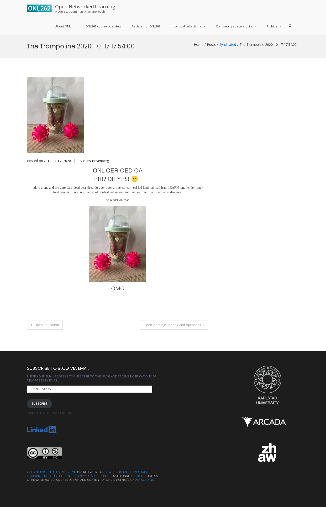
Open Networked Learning (85, 6)
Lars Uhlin (97, 476)
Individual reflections (186, 26)
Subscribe (39, 404)
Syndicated (227, 44)
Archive (272, 26)
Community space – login (234, 26)
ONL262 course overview (103, 26)
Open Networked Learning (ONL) (52, 472)
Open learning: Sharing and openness (172, 325)
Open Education (46, 325)
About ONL (63, 26)
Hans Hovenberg (96, 160)
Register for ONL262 (146, 26)
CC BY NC (138, 476)
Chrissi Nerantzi (69, 476)
